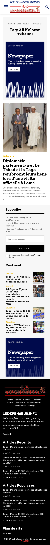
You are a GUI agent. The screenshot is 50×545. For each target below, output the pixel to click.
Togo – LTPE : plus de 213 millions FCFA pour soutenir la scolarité (18, 329)
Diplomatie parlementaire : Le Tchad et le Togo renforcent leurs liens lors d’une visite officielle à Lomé (25, 171)
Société (9, 274)
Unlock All (25, 248)
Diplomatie (8, 156)
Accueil (11, 24)
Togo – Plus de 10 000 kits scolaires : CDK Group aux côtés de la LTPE (18, 314)
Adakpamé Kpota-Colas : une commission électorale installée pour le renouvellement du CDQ (17, 297)
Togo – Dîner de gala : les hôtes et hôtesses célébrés (18, 279)
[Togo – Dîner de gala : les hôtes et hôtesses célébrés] (38, 278)
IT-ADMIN (25, 541)
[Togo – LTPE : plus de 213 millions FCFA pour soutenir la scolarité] (38, 327)
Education (10, 308)
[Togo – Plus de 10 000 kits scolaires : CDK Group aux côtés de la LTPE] (38, 313)
